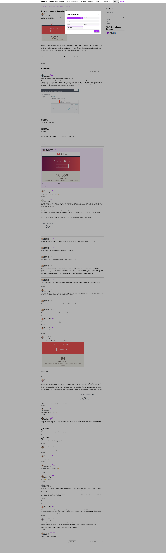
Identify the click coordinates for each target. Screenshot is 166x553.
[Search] (112, 1)
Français (86, 21)
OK (96, 31)
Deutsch (69, 21)
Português (69, 27)
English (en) (106, 1)
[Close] (98, 14)
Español (85, 17)
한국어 (85, 24)
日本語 (68, 24)
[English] (44, 2)
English (68, 17)
